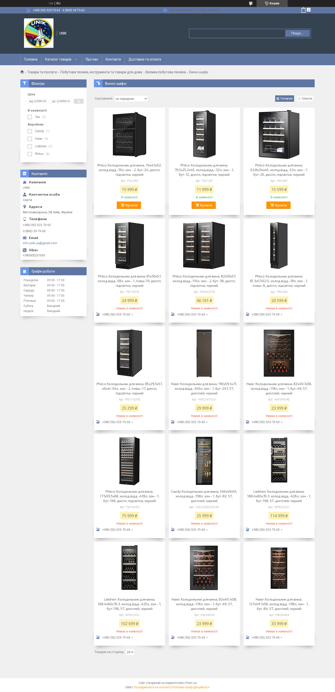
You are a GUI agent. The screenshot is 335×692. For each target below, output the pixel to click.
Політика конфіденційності (191, 687)
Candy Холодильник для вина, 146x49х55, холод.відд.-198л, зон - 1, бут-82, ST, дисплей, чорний (204, 496)
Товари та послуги (42, 72)
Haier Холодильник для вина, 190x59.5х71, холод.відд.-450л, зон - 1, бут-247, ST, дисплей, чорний (204, 388)
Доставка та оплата (145, 59)
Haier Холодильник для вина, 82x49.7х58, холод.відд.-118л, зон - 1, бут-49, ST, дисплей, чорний (279, 388)
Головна (31, 59)
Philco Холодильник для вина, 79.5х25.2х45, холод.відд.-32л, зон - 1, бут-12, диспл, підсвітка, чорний (204, 169)
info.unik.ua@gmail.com (40, 243)
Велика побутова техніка (166, 72)
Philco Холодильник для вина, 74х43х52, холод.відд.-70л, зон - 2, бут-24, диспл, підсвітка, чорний (129, 169)
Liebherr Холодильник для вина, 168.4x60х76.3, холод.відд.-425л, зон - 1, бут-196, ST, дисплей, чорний (129, 604)
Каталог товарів (58, 59)
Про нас (92, 59)
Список (307, 98)
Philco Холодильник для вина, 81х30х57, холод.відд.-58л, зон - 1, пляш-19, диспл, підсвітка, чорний (129, 281)
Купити (131, 205)
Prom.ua (191, 683)
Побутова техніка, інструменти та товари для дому (101, 72)
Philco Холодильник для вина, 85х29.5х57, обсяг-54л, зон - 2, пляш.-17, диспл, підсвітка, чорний (129, 388)
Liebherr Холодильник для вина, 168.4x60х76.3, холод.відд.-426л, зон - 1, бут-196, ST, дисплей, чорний (279, 496)
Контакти (113, 59)
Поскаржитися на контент (152, 687)
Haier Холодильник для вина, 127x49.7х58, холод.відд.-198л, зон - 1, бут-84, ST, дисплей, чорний (279, 604)
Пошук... (297, 33)
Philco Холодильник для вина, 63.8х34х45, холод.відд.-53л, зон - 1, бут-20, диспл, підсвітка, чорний (279, 169)
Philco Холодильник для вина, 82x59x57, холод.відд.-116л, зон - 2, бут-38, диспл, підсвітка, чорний (204, 281)
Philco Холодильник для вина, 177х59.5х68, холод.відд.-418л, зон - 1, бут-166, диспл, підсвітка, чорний (129, 496)
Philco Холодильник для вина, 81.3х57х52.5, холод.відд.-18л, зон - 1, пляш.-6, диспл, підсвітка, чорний (279, 281)
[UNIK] (38, 33)
